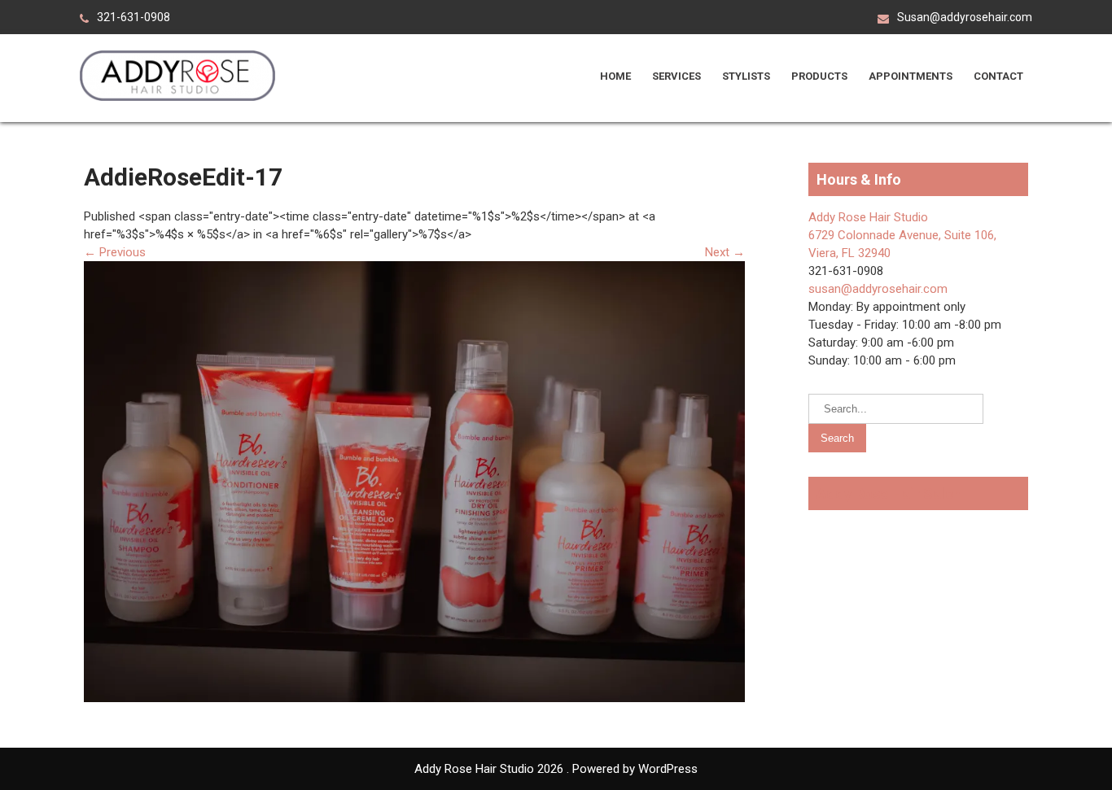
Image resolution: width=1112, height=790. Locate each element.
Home (615, 76)
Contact (998, 76)
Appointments (910, 76)
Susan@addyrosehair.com (964, 17)
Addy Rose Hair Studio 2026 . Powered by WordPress (556, 769)
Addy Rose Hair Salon (889, 493)
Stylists (746, 76)
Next (725, 252)
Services (676, 76)
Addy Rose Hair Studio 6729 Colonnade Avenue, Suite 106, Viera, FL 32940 (902, 235)
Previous (115, 252)
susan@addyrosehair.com (878, 289)
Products (819, 76)
